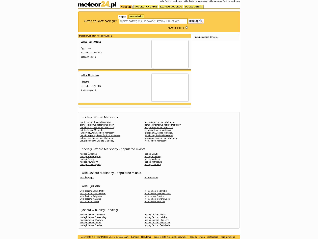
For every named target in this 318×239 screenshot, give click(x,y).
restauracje (212, 237)
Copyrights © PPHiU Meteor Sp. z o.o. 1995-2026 (105, 237)
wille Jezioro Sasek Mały (92, 191)
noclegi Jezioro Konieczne (157, 222)
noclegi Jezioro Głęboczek (92, 214)
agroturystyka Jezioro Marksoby (95, 122)
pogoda (193, 237)
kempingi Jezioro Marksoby (158, 130)
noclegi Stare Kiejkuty (90, 156)
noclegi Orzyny (87, 159)
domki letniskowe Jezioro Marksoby (97, 127)
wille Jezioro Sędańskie (156, 191)
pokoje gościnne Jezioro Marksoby (96, 138)
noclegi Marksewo (153, 162)
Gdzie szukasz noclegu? (100, 21)
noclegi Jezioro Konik (155, 214)
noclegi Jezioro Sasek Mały (93, 217)
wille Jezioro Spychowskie (157, 199)
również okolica (176, 27)
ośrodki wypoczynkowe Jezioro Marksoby (100, 135)
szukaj (194, 21)
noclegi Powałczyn (89, 162)
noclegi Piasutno (152, 156)
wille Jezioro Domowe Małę (93, 193)
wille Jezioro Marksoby (155, 141)
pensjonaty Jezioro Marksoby (159, 135)
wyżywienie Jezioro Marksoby (159, 127)
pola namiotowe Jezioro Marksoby (161, 138)
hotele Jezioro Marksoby (92, 130)
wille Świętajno (87, 177)
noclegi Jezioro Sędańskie (157, 225)
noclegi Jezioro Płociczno (157, 220)
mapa (202, 237)
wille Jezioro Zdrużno (155, 201)
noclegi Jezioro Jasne (90, 222)
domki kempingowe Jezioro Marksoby (163, 125)
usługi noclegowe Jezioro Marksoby (97, 141)
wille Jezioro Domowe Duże (158, 193)
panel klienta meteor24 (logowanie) (170, 237)
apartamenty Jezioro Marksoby (159, 122)
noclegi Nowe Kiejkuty (90, 164)
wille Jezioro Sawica (154, 196)
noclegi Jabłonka (153, 164)
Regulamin (146, 237)
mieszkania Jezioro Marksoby (159, 133)
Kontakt (135, 237)
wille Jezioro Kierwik (89, 201)
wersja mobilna (228, 237)
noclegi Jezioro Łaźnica (156, 217)
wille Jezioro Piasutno (90, 199)
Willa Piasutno (90, 75)
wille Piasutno (151, 177)
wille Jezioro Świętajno (91, 196)
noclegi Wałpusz (152, 159)
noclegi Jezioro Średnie (91, 225)
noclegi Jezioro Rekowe (91, 220)
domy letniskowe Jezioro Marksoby (97, 125)
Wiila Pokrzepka (91, 42)
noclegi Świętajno (88, 154)
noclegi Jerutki (152, 154)
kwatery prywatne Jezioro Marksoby (97, 133)
